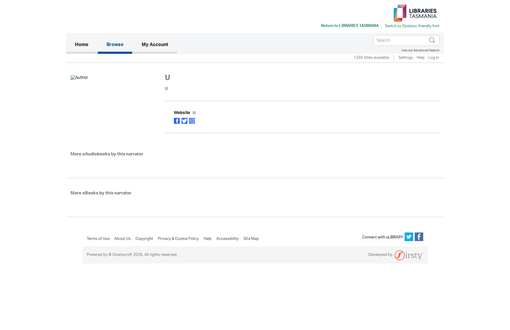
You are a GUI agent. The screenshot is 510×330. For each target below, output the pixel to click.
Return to (350, 26)
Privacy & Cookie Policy (178, 239)
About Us (122, 239)
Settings (405, 58)
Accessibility (227, 239)
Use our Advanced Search (420, 50)
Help (421, 58)
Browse (115, 45)
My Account (155, 45)
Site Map (251, 239)
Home (86, 45)
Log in (433, 58)
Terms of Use (98, 239)
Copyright (144, 239)
